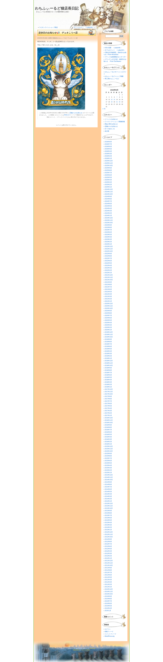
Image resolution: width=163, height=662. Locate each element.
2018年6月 (108, 375)
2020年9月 (108, 311)
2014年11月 (109, 477)
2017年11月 (109, 391)
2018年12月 (109, 361)
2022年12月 (109, 246)
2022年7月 (108, 258)
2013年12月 (109, 503)
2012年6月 (108, 546)
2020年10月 (109, 308)
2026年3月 (108, 153)
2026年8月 (108, 142)
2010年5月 (108, 606)
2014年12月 (109, 475)
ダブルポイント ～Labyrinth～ (115, 50)
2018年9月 (108, 368)
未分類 (107, 131)
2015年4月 (108, 465)
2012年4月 (108, 551)
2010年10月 (109, 594)
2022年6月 (108, 261)
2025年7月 (108, 173)
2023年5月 (108, 234)
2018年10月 (109, 365)
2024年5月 (108, 206)
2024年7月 (108, 201)
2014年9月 (108, 482)
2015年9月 (108, 453)
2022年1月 (108, 272)
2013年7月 (108, 515)
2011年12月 (109, 560)
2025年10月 (109, 165)
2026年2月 (108, 156)
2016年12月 (109, 418)
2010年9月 (108, 596)
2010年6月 (108, 603)
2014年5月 (108, 491)
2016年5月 (108, 434)
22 (119, 102)
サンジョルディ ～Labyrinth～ (84, 27)
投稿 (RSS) (76, 650)
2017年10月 (109, 394)
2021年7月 (108, 287)
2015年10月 (109, 451)
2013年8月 (108, 513)
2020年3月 (108, 325)
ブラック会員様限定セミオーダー (115, 57)
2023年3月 (108, 239)
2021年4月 (108, 294)
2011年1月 (108, 587)
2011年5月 (108, 577)
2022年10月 (109, 251)
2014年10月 (109, 480)
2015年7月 (108, 458)
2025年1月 (108, 187)
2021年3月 (108, 296)
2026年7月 (108, 144)
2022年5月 (108, 263)
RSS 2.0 (67, 115)
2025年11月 (109, 163)
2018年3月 (108, 382)
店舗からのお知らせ (75, 113)
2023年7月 (108, 230)
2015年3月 (108, 468)
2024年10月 (109, 194)
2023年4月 (108, 237)
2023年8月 (108, 227)
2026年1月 (108, 158)
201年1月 (108, 610)
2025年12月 (109, 161)
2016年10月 (109, 422)
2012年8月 (108, 541)
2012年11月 (109, 534)
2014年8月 (108, 484)
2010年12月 (109, 589)
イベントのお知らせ (111, 119)
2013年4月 (108, 522)
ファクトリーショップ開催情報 (115, 121)
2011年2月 (108, 584)
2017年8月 (108, 399)
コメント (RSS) (85, 650)
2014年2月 (108, 499)
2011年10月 (109, 565)
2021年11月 (109, 277)
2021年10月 (109, 280)
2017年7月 (108, 401)
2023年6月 (108, 232)
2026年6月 (108, 146)
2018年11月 (109, 363)
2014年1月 (108, 501)
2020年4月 (108, 322)
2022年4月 (108, 265)
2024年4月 (108, 208)
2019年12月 (109, 332)
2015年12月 (109, 446)
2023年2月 (108, 242)
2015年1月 (108, 472)
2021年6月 (108, 289)
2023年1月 (108, 244)
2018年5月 (108, 377)
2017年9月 (108, 396)
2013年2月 (108, 527)
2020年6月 (108, 318)
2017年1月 (108, 415)
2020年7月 (108, 315)
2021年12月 (109, 275)
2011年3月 (108, 582)
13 (114, 99)
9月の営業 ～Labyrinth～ (113, 48)
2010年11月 (109, 591)
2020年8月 (108, 313)
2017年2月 (108, 413)
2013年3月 (108, 525)
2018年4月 (108, 380)
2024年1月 (108, 215)
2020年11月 (109, 306)
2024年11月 (109, 192)
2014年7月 (108, 487)
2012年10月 (109, 537)
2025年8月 (108, 170)
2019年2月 (108, 356)
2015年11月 (109, 449)
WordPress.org (109, 636)
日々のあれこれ (110, 129)
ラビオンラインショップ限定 (48, 27)
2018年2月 (108, 384)
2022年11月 (109, 249)
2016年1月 (108, 444)
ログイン (107, 629)
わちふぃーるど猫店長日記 (57, 8)
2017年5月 (108, 406)
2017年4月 (108, 408)
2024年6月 (108, 203)
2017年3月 (108, 411)
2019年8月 (108, 341)
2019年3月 (108, 353)
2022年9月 (108, 253)
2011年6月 (108, 575)
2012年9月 (108, 539)
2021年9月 (108, 282)
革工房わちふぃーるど (112, 78)
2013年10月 (109, 508)
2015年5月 (108, 463)
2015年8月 (108, 456)
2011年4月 (108, 579)
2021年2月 (108, 299)
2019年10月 (109, 337)
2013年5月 (108, 520)
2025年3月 (108, 182)
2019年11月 (109, 334)
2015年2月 (108, 470)
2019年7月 (108, 344)
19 (111, 102)
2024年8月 (108, 199)
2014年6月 (108, 489)
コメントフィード (110, 634)
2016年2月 (108, 441)
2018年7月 (108, 372)
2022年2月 (108, 270)
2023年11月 (109, 220)
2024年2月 (108, 213)
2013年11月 (109, 506)
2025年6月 (108, 175)
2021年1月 (108, 301)
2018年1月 (108, 387)
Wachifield (92, 648)
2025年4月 (108, 180)
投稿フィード (109, 631)
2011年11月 (109, 563)
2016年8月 (108, 427)
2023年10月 (109, 222)
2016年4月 (108, 437)
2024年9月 (108, 196)
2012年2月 (108, 556)
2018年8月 (108, 370)
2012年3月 (108, 553)
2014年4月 (108, 494)
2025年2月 (108, 184)
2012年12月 (109, 532)
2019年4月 (108, 351)
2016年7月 (108, 430)
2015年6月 (108, 460)
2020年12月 (109, 303)
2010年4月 (108, 608)
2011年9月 (108, 568)
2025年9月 (108, 168)
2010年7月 (108, 601)
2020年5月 (108, 320)
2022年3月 (108, 268)
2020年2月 (108, 327)
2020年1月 (108, 330)
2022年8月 (108, 256)
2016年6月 (108, 432)
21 (117, 102)
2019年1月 (108, 358)
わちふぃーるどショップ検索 (114, 76)
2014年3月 (108, 496)
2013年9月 (108, 510)
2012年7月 (108, 544)
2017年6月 (108, 403)
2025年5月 (108, 177)
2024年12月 (109, 189)
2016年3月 (108, 439)
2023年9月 (108, 225)
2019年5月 (108, 349)
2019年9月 (108, 339)
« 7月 (103, 108)
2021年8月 (108, 284)
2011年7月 (108, 572)
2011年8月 (108, 570)
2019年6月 (108, 346)
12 (111, 99)
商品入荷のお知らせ (111, 124)
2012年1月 (108, 558)
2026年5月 (108, 149)
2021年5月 (108, 292)
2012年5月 (108, 549)
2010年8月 (108, 599)
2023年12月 (109, 218)
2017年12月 (109, 389)
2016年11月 (109, 420)
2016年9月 (108, 425)
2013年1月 (108, 530)
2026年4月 (108, 151)
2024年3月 (108, 211)
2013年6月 (108, 518)
